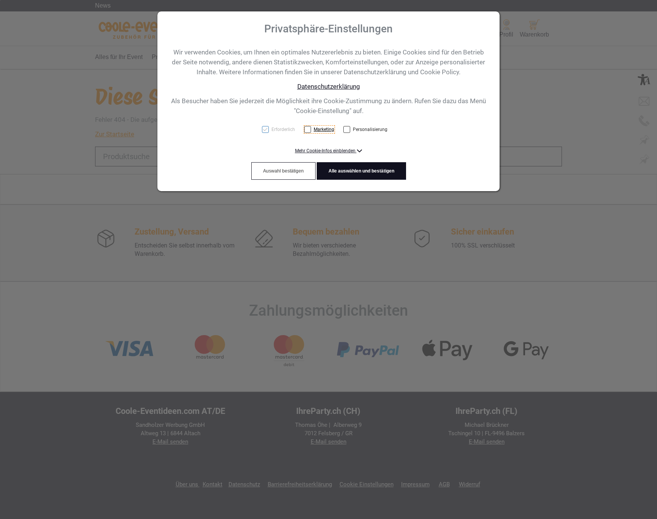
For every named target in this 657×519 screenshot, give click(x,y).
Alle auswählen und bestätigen (361, 171)
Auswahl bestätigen (283, 171)
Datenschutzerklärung (328, 86)
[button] (328, 150)
